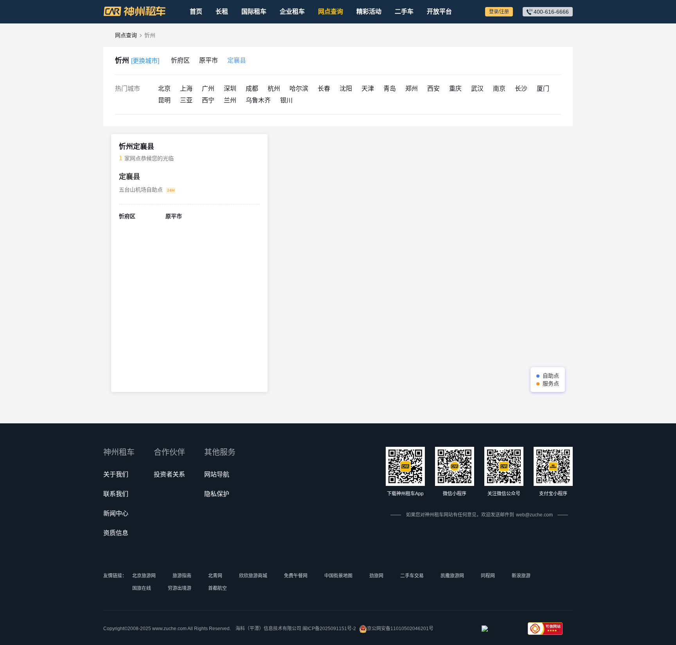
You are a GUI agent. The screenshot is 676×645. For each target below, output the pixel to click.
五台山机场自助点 (141, 189)
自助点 (551, 376)
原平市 (208, 60)
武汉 (477, 88)
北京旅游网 (144, 576)
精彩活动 (368, 11)
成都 (252, 88)
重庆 (455, 88)
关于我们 (115, 474)
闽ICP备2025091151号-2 (329, 628)
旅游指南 (182, 576)
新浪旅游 (521, 576)
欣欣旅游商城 (253, 576)
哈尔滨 (298, 88)
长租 (222, 11)
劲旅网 (376, 576)
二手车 (404, 11)
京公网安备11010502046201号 (400, 628)
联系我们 (115, 494)
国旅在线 (141, 588)
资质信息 (115, 533)
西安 (433, 88)
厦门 (543, 88)
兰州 (230, 100)
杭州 (274, 88)
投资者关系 (169, 474)
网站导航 (216, 474)
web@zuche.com (534, 515)
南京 (499, 88)
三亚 (186, 100)
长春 (324, 88)
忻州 (137, 60)
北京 (164, 88)
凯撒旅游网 (452, 576)
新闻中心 (115, 513)
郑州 (411, 88)
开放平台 (439, 11)
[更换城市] (145, 60)
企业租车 (292, 11)
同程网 (488, 576)
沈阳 (346, 88)
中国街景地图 (338, 576)
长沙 (521, 88)
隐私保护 (216, 494)
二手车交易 (412, 576)
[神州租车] (134, 11)
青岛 (389, 88)
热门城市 (127, 88)
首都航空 (217, 588)
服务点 (551, 383)
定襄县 (236, 60)
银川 (286, 100)
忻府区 (180, 60)
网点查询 (330, 11)
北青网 (215, 576)
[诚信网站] (499, 631)
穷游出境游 (179, 588)
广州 (208, 88)
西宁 (208, 100)
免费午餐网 (295, 576)
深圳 (230, 88)
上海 (186, 88)
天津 (367, 88)
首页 (196, 11)
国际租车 (253, 11)
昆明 (164, 100)
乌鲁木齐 (258, 100)
